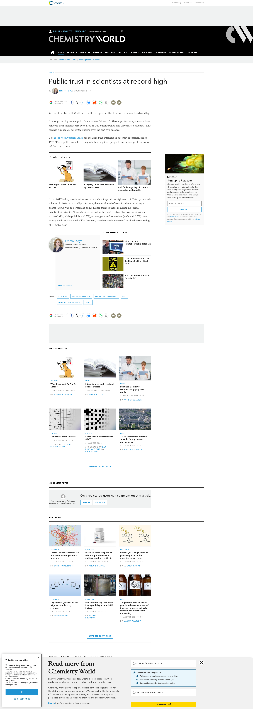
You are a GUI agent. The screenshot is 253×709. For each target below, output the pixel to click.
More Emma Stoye (113, 232)
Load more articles (100, 466)
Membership (199, 3)
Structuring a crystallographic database (138, 242)
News (51, 73)
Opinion (54, 381)
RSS (108, 656)
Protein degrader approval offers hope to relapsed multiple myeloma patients (98, 555)
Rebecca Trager (133, 450)
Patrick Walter (133, 400)
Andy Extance (97, 566)
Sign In (56, 31)
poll (124, 296)
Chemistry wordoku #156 (63, 436)
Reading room (85, 60)
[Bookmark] (119, 102)
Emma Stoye (65, 91)
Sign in (51, 703)
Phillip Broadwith (91, 617)
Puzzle (53, 433)
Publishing (176, 3)
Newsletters (64, 60)
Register (67, 31)
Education (187, 3)
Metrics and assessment (106, 296)
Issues (84, 656)
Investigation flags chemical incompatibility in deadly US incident (99, 605)
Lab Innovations (60, 445)
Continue (161, 704)
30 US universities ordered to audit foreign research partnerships (133, 439)
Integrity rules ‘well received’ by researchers (99, 385)
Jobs (74, 60)
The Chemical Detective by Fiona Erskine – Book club (137, 261)
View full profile (65, 285)
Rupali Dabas (61, 616)
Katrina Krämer (63, 394)
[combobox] (105, 31)
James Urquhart (63, 566)
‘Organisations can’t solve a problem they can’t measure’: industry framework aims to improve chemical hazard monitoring (134, 608)
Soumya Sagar (132, 566)
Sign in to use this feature (138, 96)
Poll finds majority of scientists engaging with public (134, 188)
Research (54, 550)
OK (22, 692)
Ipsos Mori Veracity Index (68, 137)
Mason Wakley (132, 621)
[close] (151, 96)
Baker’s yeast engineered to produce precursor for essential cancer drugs (134, 555)
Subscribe (80, 31)
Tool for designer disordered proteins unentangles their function (64, 555)
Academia (62, 296)
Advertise (65, 656)
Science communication (69, 302)
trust (88, 302)
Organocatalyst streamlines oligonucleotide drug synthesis (64, 605)
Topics (76, 656)
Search (122, 31)
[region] (22, 680)
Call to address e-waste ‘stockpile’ (137, 276)
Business (89, 550)
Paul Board (92, 451)
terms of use (174, 217)
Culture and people (81, 296)
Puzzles (96, 60)
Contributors (97, 656)
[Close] (38, 657)
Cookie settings (22, 699)
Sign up (183, 209)
